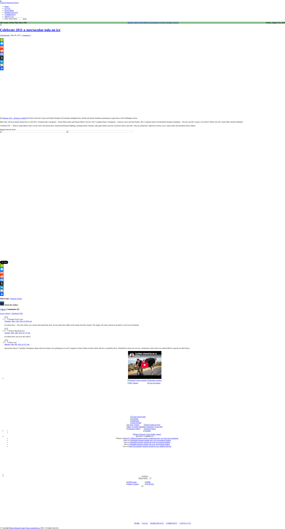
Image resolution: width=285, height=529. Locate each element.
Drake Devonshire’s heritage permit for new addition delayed (149, 446)
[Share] (142, 68)
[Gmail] (142, 47)
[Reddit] (142, 50)
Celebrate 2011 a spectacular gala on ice (30, 30)
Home (6, 6)
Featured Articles (16, 299)
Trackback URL (17, 313)
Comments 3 (26, 35)
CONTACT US (185, 523)
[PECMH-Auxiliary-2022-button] (154, 380)
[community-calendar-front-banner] (134, 419)
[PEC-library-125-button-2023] (133, 383)
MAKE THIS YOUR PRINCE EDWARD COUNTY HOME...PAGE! (153, 23)
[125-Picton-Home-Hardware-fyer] (152, 425)
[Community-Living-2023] (153, 427)
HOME (137, 523)
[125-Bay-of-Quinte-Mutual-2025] (135, 427)
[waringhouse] (150, 429)
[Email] (142, 65)
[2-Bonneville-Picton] (1, 25)
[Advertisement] (145, 400)
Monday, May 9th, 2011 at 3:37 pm (16, 344)
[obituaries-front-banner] (134, 421)
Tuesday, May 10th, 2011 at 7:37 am (17, 333)
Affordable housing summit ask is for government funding (150, 440)
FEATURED (9, 10)
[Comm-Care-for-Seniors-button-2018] (153, 383)
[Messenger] (142, 43)
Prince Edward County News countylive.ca (24, 528)
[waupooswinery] (133, 429)
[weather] (147, 431)
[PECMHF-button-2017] (137, 380)
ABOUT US (9, 16)
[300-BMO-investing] (142, 486)
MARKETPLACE (11, 12)
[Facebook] (142, 54)
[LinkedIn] (142, 61)
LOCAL (7, 8)
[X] (142, 58)
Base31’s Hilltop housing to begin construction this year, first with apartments (151, 438)
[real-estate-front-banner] (138, 417)
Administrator (5, 35)
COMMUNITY (10, 14)
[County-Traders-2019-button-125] (133, 425)
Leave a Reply (5, 313)
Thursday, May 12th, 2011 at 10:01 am (18, 321)
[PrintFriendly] (142, 40)
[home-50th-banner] (9, 3)
